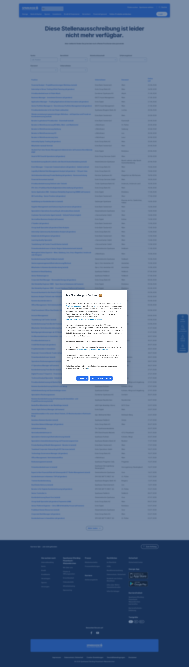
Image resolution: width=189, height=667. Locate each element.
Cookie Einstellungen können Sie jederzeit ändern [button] (84, 319)
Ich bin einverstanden (101, 378)
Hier (94, 306)
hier (88, 369)
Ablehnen (82, 378)
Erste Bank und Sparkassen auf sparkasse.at (93, 349)
